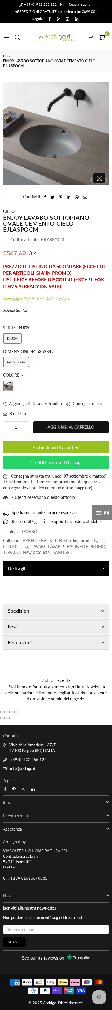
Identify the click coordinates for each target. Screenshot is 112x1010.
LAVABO (12, 552)
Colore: (13, 375)
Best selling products (78, 540)
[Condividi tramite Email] (85, 197)
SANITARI (62, 552)
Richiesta (17, 413)
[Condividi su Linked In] (69, 197)
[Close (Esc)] (2, 712)
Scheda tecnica (15, 310)
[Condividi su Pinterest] (61, 197)
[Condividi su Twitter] (52, 197)
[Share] (7, 712)
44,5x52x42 (16, 362)
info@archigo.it (77, 4)
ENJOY (12, 338)
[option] (56, 133)
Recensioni (20, 642)
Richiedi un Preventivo (56, 447)
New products (36, 552)
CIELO (9, 211)
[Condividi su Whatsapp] (77, 197)
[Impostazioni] (91, 36)
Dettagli (17, 568)
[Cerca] (17, 36)
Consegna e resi (87, 403)
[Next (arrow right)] (7, 718)
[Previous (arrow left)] (2, 718)
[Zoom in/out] (16, 712)
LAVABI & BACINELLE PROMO (76, 546)
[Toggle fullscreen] (12, 712)
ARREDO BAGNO (39, 540)
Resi (12, 626)
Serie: (16, 327)
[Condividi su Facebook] (45, 197)
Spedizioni (19, 611)
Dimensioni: (28, 351)
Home (8, 56)
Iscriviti (14, 942)
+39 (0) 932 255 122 (40, 4)
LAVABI (38, 546)
